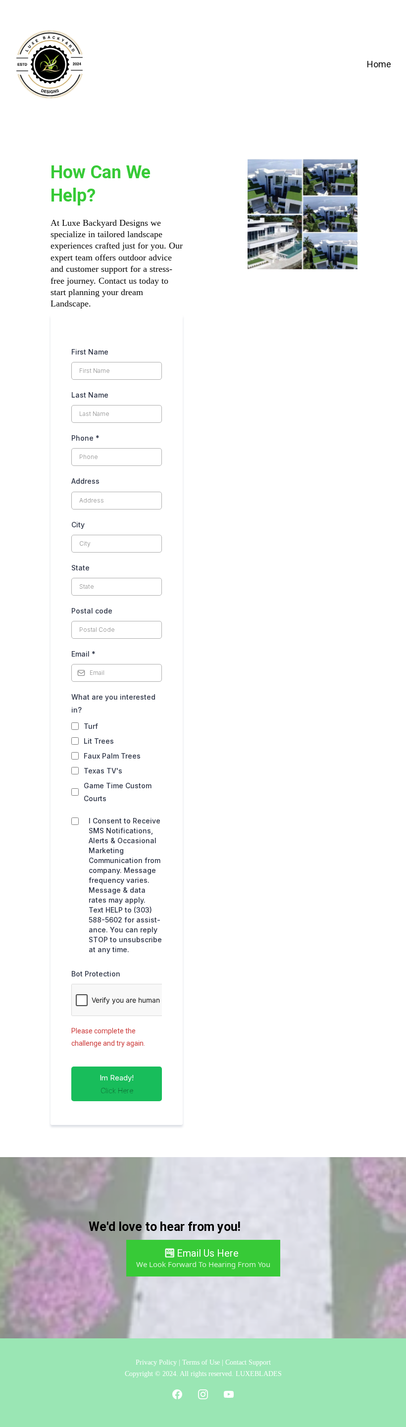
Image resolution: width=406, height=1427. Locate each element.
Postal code (91, 611)
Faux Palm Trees (112, 756)
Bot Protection (95, 973)
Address (85, 481)
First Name (89, 352)
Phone (85, 438)
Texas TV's (103, 770)
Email (83, 654)
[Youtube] (229, 1394)
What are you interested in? (113, 703)
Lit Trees (99, 741)
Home (379, 64)
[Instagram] (203, 1394)
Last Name (89, 395)
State (80, 567)
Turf (91, 726)
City (78, 524)
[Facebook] (177, 1394)
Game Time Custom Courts (118, 791)
